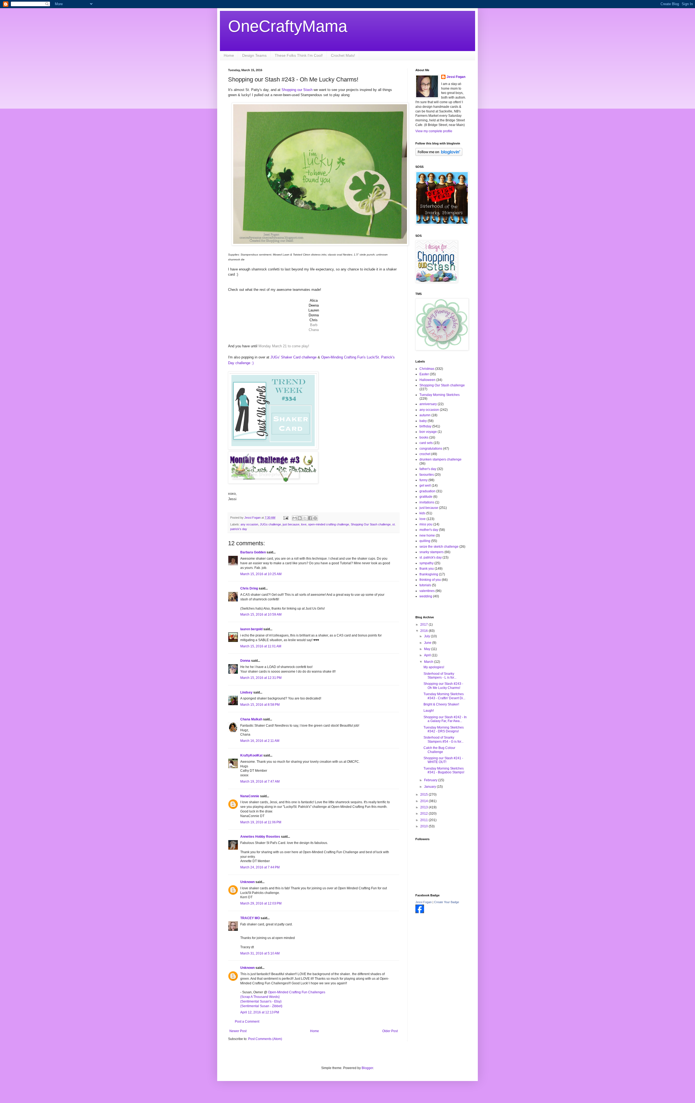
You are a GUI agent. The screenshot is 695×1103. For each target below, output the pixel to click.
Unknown (247, 882)
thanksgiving (428, 574)
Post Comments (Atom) (265, 1039)
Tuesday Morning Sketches (439, 395)
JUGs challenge (270, 524)
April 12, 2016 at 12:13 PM (259, 1012)
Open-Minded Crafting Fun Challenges (296, 992)
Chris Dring (249, 588)
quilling (424, 541)
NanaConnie (249, 796)
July (427, 636)
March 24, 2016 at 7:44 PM (260, 867)
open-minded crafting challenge (328, 524)
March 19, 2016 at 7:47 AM (260, 781)
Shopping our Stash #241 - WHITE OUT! (443, 760)
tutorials (425, 585)
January (430, 787)
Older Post (390, 1031)
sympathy (426, 563)
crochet (424, 454)
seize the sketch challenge (439, 547)
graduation (427, 491)
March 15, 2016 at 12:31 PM (261, 678)
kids (422, 513)
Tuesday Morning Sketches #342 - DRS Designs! (444, 729)
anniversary (428, 404)
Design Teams (254, 55)
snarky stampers (431, 552)
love (304, 524)
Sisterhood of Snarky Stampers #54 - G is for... (443, 739)
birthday (425, 426)
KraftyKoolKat (251, 755)
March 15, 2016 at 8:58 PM (260, 705)
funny (423, 480)
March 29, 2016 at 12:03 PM (261, 903)
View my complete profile (433, 131)
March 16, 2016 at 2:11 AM (259, 741)
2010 (424, 826)
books (423, 437)
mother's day (428, 530)
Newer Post (238, 1031)
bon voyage (428, 432)
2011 (424, 820)
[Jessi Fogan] (419, 912)
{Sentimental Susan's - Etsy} (261, 1001)
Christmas (426, 369)
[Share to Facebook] (310, 518)
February (431, 780)
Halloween (427, 380)
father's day (427, 469)
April (428, 655)
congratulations (430, 448)
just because (291, 524)
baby (423, 421)
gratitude (425, 497)
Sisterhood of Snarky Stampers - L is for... (440, 675)
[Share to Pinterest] (315, 518)
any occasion (249, 524)
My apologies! (434, 667)
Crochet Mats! (343, 55)
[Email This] (294, 518)
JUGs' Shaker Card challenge (293, 357)
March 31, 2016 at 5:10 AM (260, 953)
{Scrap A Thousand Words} (260, 997)
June (428, 643)
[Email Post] (285, 517)
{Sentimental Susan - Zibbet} (261, 1006)
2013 (424, 807)
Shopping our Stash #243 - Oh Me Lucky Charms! (443, 685)
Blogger (367, 1068)
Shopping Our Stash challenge (371, 524)
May (427, 649)
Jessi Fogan (456, 77)
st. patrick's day (430, 557)
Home (229, 55)
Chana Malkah (251, 719)
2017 (424, 624)
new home (427, 535)
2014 (424, 801)
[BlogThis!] (299, 518)
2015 (424, 794)
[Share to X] (305, 518)
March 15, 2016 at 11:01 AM (260, 646)
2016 (424, 631)
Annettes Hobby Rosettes (260, 837)
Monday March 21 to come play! (283, 346)
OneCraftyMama (287, 26)
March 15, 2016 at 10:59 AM (261, 614)
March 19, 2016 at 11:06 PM (260, 822)
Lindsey (246, 692)
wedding (425, 596)
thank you (426, 569)
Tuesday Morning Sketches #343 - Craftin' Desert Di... (444, 696)
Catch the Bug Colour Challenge (439, 750)
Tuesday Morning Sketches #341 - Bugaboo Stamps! (444, 770)
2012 (424, 813)
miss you (425, 524)
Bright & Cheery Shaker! (441, 704)
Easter (424, 374)
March (429, 662)
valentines (427, 591)
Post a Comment (247, 1021)
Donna (245, 661)
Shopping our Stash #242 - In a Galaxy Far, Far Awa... (445, 719)
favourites (426, 475)
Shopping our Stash (298, 90)
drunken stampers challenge (440, 459)
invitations (426, 502)
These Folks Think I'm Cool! (299, 55)
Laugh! (429, 711)
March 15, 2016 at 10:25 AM (261, 574)
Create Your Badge (446, 902)
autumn (425, 415)
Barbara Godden (253, 552)
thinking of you (430, 580)
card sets (426, 443)
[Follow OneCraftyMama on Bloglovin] (438, 155)
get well (425, 485)
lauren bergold (251, 629)
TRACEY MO (250, 918)
